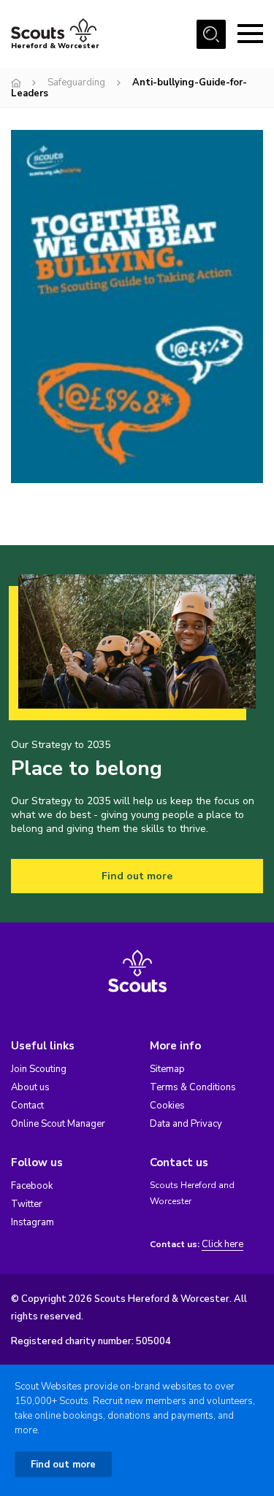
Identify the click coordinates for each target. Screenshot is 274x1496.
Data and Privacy (186, 1123)
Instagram (32, 1222)
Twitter (26, 1204)
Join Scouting (38, 1069)
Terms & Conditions (193, 1087)
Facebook (32, 1185)
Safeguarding (76, 82)
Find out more (137, 876)
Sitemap (167, 1069)
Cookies (167, 1105)
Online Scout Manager (58, 1123)
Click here (222, 1244)
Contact (27, 1105)
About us (30, 1087)
